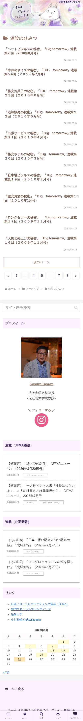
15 (63, 650)
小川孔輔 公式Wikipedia (26, 619)
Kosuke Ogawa (41, 384)
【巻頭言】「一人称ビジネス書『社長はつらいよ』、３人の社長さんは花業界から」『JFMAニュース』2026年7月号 (41, 491)
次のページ (41, 262)
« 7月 (6, 672)
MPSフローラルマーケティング (31, 609)
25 (19, 659)
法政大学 (16, 614)
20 (41, 655)
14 (52, 650)
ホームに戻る (14, 688)
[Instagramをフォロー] (41, 420)
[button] (76, 307)
